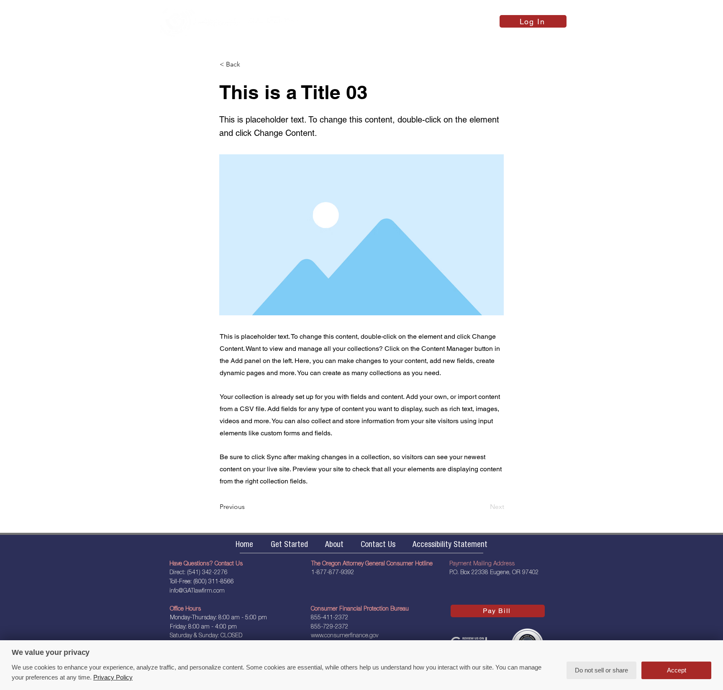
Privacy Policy (113, 677)
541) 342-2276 (208, 573)
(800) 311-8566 (213, 582)
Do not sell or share (601, 670)
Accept (676, 670)
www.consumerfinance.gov (344, 636)
